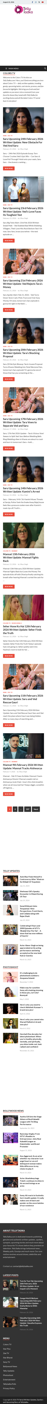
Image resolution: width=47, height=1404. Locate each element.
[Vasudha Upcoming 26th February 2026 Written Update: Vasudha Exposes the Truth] (10, 1318)
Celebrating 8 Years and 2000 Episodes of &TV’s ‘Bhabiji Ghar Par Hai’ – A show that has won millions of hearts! (31, 930)
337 (27, 809)
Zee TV (10, 136)
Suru (5, 136)
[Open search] (45, 68)
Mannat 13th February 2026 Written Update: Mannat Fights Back (21, 557)
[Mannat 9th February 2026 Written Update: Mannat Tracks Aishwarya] (23, 746)
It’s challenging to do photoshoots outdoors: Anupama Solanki (29, 975)
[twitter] (39, 2)
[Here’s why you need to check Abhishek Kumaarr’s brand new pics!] (10, 1005)
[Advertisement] (23, 40)
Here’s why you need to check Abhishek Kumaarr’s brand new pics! (31, 1007)
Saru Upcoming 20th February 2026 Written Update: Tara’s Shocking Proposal (23, 353)
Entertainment (9, 1379)
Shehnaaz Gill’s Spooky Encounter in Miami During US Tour (31, 894)
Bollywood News (10, 1366)
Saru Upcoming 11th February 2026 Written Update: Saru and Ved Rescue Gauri (23, 699)
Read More (8, 167)
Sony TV (6, 1362)
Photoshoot (8, 1375)
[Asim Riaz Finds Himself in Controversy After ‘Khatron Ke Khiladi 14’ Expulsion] (10, 877)
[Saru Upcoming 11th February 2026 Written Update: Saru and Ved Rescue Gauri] (23, 677)
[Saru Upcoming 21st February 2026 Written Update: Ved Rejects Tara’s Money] (23, 261)
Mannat (14, 551)
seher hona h (17, 623)
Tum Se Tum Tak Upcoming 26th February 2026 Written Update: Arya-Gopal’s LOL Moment (31, 1285)
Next (36, 809)
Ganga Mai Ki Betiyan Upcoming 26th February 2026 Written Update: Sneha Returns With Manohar (30, 1303)
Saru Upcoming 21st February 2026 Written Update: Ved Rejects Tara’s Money (23, 284)
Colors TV (6, 551)
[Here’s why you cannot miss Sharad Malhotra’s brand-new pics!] (10, 1019)
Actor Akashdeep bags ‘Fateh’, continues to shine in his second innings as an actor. (32, 1182)
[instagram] (35, 2)
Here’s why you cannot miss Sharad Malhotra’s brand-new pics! (32, 1022)
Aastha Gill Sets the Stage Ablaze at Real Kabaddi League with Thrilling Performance (31, 1120)
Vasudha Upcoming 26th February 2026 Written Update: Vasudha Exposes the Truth (31, 1322)
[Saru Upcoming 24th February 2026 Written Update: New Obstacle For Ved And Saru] (23, 120)
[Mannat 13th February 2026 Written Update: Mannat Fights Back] (23, 535)
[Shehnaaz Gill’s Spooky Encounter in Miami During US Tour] (10, 891)
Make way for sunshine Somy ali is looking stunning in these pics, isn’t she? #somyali (31, 991)
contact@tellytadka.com (23, 1266)
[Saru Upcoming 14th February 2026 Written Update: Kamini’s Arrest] (23, 469)
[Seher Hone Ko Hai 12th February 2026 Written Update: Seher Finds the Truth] (23, 607)
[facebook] (32, 2)
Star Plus (6, 1349)
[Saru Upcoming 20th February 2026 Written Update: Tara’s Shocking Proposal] (23, 331)
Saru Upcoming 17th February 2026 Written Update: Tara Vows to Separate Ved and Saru (23, 422)
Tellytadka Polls (9, 1384)
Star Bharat (8, 1357)
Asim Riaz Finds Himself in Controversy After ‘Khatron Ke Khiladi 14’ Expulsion (32, 879)
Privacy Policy (9, 1388)
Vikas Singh (24, 149)
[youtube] (42, 2)
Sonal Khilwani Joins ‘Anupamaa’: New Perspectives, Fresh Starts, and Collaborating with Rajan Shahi (31, 911)
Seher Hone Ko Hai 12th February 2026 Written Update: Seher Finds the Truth (22, 630)
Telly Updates (8, 1371)
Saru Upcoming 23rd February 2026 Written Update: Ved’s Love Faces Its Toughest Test (23, 211)
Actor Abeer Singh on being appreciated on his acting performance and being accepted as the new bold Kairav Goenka (31, 950)
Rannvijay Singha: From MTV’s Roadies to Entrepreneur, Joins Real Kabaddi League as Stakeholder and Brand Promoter (30, 1140)
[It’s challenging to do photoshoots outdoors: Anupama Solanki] (10, 973)
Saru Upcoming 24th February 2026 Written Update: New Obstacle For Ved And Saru (23, 142)
